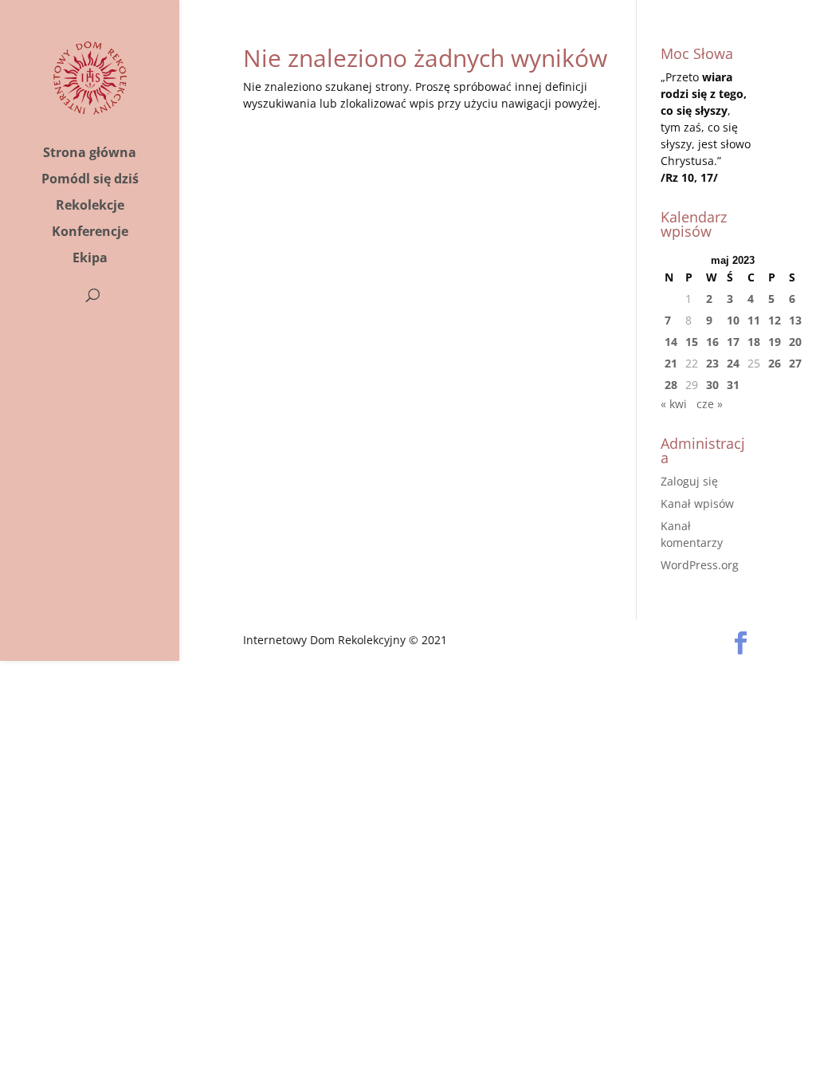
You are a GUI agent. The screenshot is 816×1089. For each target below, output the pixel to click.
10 (733, 320)
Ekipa (90, 259)
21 (671, 363)
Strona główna (89, 154)
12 (774, 320)
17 (733, 341)
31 (733, 384)
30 (712, 384)
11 (753, 320)
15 (691, 341)
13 (795, 320)
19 (774, 341)
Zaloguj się (689, 481)
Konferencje (90, 233)
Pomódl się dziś (90, 180)
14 (671, 341)
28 (671, 384)
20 (795, 341)
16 (712, 341)
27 (795, 363)
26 (774, 363)
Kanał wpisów (697, 503)
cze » (709, 403)
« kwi (674, 403)
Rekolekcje (90, 206)
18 (753, 341)
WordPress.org (700, 564)
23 (712, 363)
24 (733, 363)
